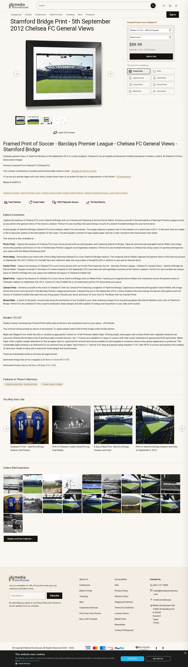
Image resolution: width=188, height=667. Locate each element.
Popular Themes (49, 384)
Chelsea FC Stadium (11, 193)
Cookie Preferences (124, 630)
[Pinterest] (163, 649)
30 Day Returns (123, 176)
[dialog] (94, 658)
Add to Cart (151, 56)
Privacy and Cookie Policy (29, 661)
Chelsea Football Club (14, 384)
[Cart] (170, 5)
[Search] (153, 5)
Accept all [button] (132, 659)
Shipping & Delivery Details (84, 171)
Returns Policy (121, 596)
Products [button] (90, 14)
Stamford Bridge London (31, 193)
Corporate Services (88, 607)
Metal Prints (120, 619)
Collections (40, 14)
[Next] (110, 74)
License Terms (122, 613)
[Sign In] (176, 5)
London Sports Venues (118, 193)
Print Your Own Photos (90, 613)
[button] (66, 663)
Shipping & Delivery (124, 602)
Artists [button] (28, 14)
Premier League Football (51, 193)
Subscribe (54, 595)
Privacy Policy (121, 590)
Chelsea (59, 384)
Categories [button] (16, 14)
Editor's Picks (56, 14)
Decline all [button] (158, 659)
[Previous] (16, 74)
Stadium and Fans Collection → (20, 539)
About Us (83, 579)
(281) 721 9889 (160, 585)
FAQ (117, 585)
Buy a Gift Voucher (88, 619)
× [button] (185, 653)
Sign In (173, 14)
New (80, 14)
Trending (70, 14)
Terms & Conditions (124, 607)
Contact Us (155, 579)
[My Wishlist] (164, 5)
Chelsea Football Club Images (96, 193)
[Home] (20, 5)
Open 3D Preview (66, 132)
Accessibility (121, 579)
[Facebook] (156, 649)
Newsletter (120, 624)
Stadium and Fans (30, 384)
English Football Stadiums (73, 193)
